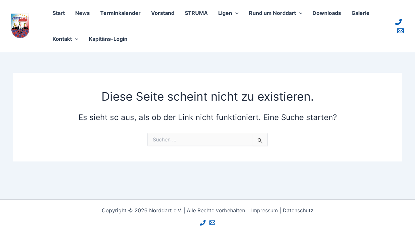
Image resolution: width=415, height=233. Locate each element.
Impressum (264, 210)
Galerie (360, 13)
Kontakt (62, 39)
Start (59, 13)
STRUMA (196, 13)
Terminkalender (120, 13)
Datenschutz (298, 210)
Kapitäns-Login (108, 39)
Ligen (225, 13)
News (82, 13)
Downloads (327, 13)
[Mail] (400, 31)
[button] (235, 13)
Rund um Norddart (272, 13)
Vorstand (162, 13)
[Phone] (398, 22)
